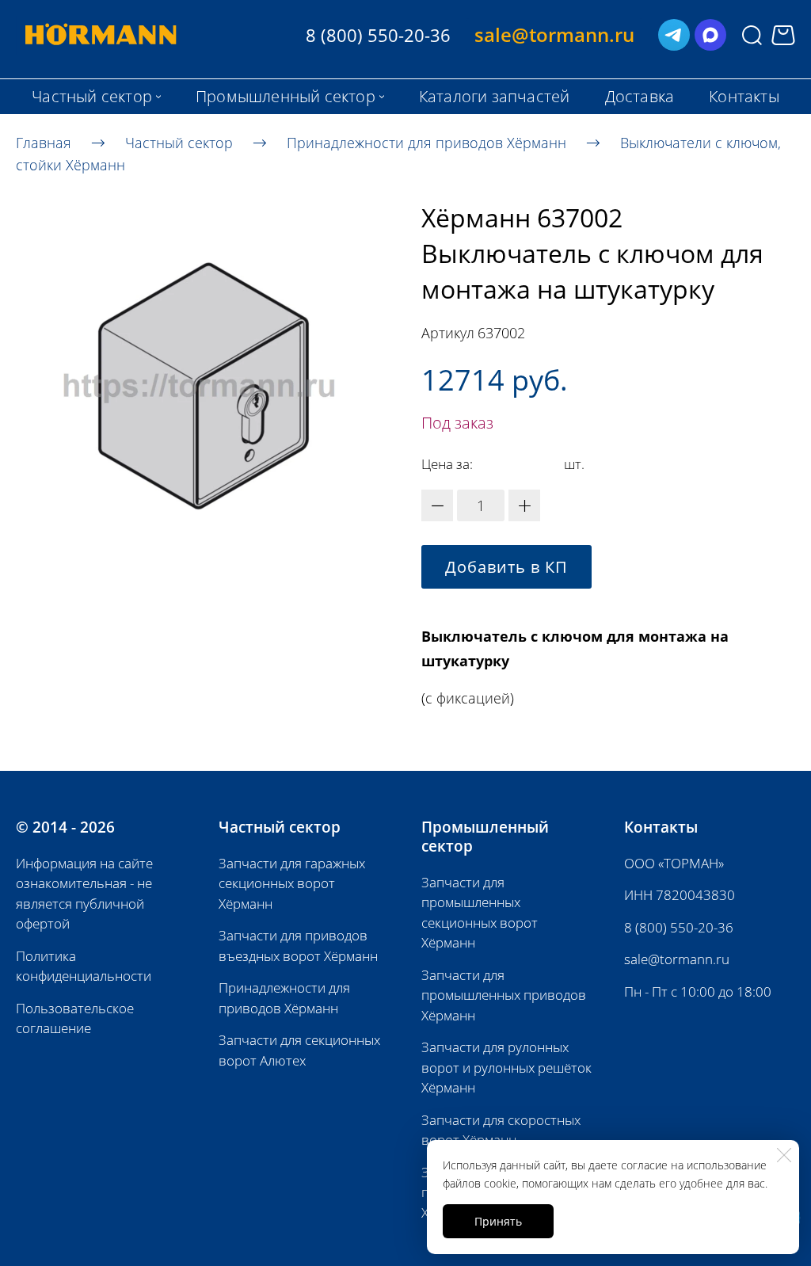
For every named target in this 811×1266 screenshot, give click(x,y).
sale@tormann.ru (676, 959)
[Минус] (437, 505)
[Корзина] (783, 35)
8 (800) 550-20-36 (678, 927)
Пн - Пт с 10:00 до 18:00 (697, 991)
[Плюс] (524, 505)
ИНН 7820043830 (679, 895)
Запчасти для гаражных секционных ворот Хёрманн (292, 883)
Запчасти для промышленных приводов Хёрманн (503, 995)
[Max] (710, 35)
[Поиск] (752, 35)
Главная (43, 141)
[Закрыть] (784, 1155)
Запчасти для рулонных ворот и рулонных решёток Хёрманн (506, 1067)
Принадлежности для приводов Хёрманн (426, 141)
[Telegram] (674, 35)
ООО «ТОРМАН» (674, 863)
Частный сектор (179, 141)
